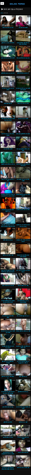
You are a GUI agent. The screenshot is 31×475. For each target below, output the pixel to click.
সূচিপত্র (1, 13)
